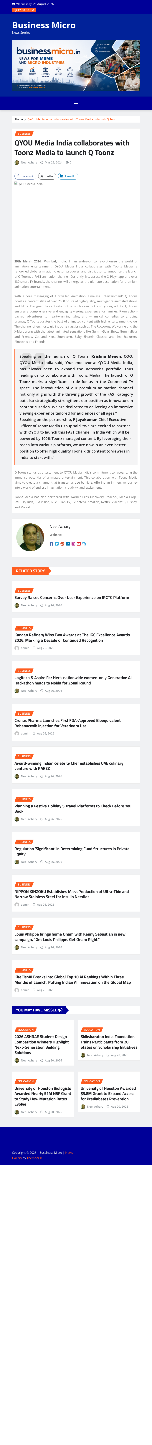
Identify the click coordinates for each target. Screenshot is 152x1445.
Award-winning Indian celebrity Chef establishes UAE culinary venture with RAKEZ (68, 765)
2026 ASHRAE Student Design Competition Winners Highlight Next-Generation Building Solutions (41, 1044)
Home (19, 119)
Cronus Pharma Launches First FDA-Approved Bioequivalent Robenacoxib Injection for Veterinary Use (67, 723)
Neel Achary (29, 162)
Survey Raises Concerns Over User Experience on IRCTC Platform (71, 597)
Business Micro (44, 25)
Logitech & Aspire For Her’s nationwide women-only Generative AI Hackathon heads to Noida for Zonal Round (73, 680)
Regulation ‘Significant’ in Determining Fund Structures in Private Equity (72, 851)
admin (25, 648)
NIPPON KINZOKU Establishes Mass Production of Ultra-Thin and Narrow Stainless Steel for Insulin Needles (71, 894)
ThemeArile (35, 1158)
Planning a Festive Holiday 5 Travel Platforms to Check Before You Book (72, 808)
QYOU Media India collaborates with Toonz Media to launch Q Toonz (72, 119)
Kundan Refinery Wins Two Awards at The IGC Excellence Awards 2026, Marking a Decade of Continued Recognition (72, 637)
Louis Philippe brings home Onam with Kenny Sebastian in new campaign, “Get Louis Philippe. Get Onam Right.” (69, 936)
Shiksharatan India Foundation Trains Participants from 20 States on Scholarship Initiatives (109, 1042)
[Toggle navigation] (76, 103)
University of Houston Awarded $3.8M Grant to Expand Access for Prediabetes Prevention (108, 1093)
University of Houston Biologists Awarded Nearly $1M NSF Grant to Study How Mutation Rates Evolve (42, 1096)
